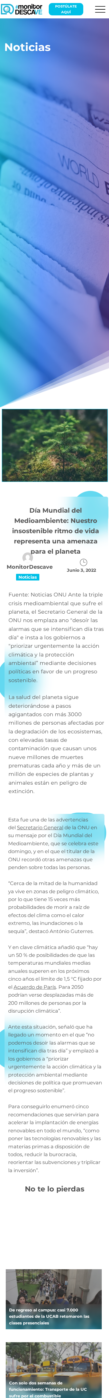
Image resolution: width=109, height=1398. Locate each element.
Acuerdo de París (35, 987)
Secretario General (40, 827)
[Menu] (100, 9)
